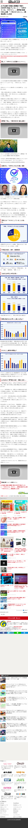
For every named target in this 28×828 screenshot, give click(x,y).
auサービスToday (17, 816)
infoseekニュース (4, 809)
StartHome (2, 816)
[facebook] (3, 633)
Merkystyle (15, 811)
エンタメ (3, 614)
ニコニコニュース (17, 807)
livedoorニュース (17, 805)
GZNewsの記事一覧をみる (14, 618)
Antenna (15, 812)
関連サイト (3, 761)
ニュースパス (16, 814)
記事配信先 (3, 801)
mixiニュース (3, 807)
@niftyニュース (16, 809)
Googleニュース (4, 805)
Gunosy (2, 803)
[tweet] (9, 633)
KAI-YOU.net (3, 811)
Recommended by (19, 610)
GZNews (25, 16)
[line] (17, 633)
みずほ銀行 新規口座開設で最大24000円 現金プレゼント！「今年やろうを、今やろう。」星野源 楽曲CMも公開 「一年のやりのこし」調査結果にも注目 (14, 487)
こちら (19, 628)
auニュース (3, 812)
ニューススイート (4, 814)
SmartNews (16, 803)
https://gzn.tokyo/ (18, 626)
